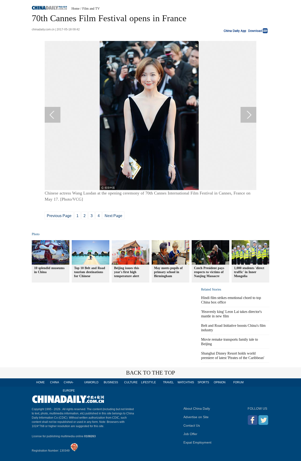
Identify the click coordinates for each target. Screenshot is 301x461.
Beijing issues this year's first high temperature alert (126, 272)
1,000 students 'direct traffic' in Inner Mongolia (249, 272)
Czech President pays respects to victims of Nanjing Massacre (209, 272)
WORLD (93, 382)
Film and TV (91, 8)
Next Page (113, 216)
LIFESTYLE (148, 382)
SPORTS (203, 382)
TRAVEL (168, 382)
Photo (36, 234)
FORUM (238, 382)
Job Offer (190, 434)
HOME (40, 382)
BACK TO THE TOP (150, 373)
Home (75, 8)
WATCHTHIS (186, 382)
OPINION (220, 382)
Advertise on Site (196, 417)
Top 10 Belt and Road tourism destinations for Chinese (89, 272)
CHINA (54, 382)
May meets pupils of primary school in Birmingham (168, 272)
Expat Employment (197, 442)
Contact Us (191, 425)
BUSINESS (111, 382)
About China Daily (196, 408)
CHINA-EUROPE (69, 386)
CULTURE (131, 382)
